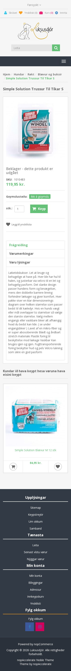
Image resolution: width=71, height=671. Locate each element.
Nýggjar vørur (35, 559)
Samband (36, 528)
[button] (63, 61)
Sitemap (35, 507)
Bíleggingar (35, 582)
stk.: (9, 208)
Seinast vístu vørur (35, 552)
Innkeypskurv (35, 596)
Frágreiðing (18, 245)
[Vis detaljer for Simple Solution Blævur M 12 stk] (35, 416)
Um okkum (36, 521)
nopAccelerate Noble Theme (35, 660)
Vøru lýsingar (19, 262)
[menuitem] (35, 508)
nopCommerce (43, 644)
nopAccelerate (42, 664)
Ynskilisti (35, 603)
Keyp (42, 209)
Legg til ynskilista (22, 224)
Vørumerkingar (21, 253)
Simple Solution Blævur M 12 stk (35, 450)
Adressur (35, 589)
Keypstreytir (35, 514)
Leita (35, 545)
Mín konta (35, 576)
